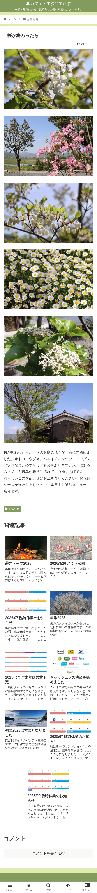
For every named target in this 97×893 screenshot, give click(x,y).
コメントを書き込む (48, 853)
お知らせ (14, 508)
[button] (88, 566)
